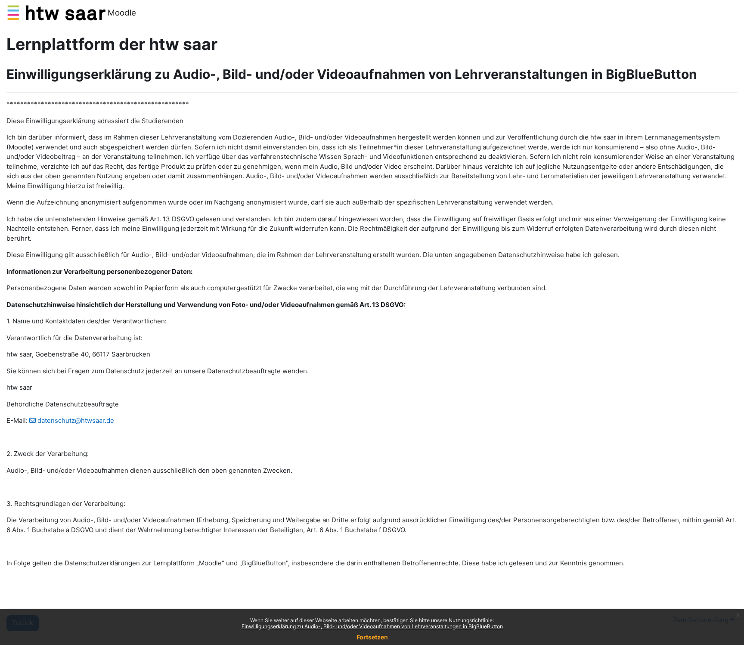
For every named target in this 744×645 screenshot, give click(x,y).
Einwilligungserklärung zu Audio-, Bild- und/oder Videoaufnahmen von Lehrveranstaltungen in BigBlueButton (372, 626)
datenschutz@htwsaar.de (75, 420)
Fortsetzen (372, 637)
